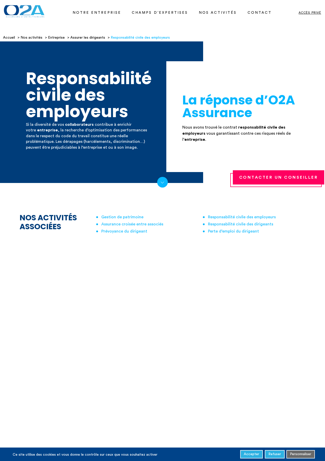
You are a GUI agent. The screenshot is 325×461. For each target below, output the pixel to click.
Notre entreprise (97, 12)
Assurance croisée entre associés (132, 224)
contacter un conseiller (278, 177)
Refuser (274, 454)
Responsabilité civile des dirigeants (240, 224)
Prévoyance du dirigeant (124, 231)
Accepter (251, 454)
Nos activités (218, 12)
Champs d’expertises (160, 12)
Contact (260, 12)
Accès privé (310, 12)
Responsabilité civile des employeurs (242, 217)
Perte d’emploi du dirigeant (233, 231)
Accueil (9, 37)
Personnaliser (300, 454)
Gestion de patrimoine (122, 217)
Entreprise (56, 37)
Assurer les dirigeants (87, 37)
